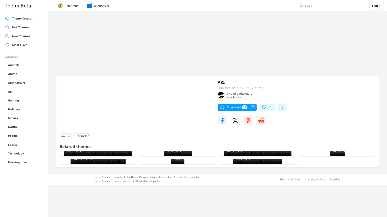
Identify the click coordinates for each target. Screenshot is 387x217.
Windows (101, 5)
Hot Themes (20, 27)
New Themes (21, 36)
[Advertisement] (177, 46)
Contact (336, 179)
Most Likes (19, 45)
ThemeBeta (18, 5)
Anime (65, 136)
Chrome (71, 5)
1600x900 (82, 136)
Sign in (376, 5)
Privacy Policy (315, 179)
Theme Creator (22, 18)
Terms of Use (290, 179)
